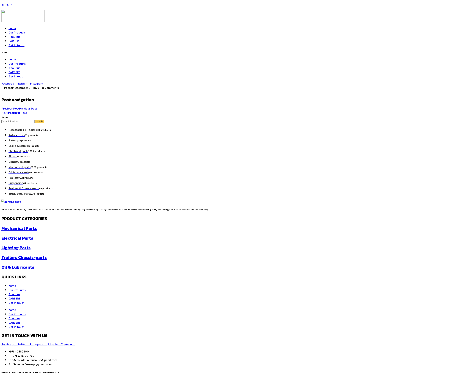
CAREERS (14, 41)
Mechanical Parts (19, 228)
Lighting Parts (16, 248)
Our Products (17, 32)
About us (14, 37)
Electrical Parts (17, 238)
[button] (227, 52)
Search (5, 117)
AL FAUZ (6, 5)
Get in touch (16, 45)
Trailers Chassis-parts (24, 257)
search (39, 121)
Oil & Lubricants (17, 267)
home (12, 28)
